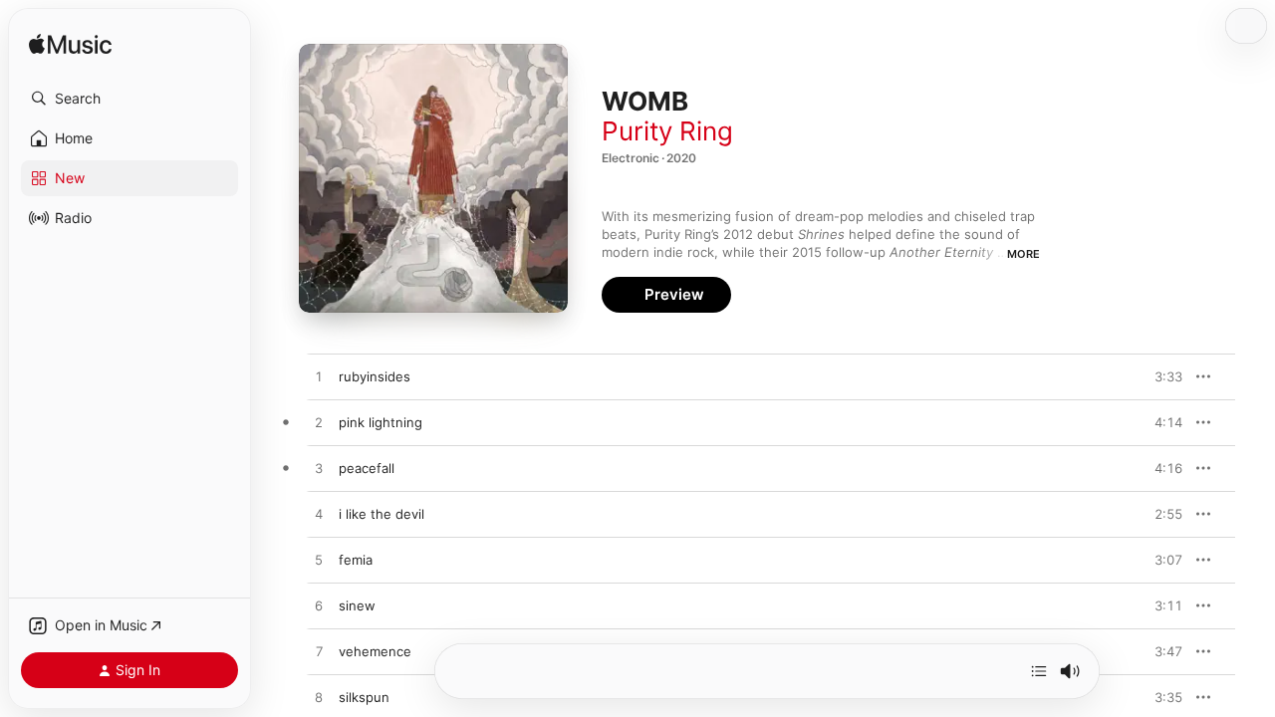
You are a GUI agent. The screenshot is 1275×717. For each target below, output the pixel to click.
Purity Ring (667, 131)
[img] (70, 45)
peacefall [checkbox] (366, 468)
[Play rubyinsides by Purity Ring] (319, 377)
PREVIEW (1160, 376)
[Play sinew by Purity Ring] (319, 606)
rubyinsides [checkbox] (374, 376)
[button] (129, 99)
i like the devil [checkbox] (381, 514)
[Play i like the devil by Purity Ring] (319, 515)
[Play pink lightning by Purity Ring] (319, 423)
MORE (1023, 254)
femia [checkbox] (356, 560)
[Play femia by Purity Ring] (319, 561)
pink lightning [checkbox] (380, 422)
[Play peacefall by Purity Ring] (319, 469)
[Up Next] (1039, 671)
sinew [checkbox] (357, 605)
